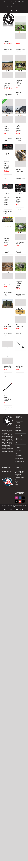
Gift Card (6, 42)
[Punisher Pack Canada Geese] (20, 66)
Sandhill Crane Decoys (19, 446)
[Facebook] (20, 497)
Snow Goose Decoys (19, 426)
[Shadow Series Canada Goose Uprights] (7, 189)
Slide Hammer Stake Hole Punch (7, 398)
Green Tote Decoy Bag (7, 326)
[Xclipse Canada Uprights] (7, 111)
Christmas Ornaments (18, 454)
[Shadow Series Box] (20, 155)
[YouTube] (20, 501)
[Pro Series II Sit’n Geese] (20, 228)
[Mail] (23, 501)
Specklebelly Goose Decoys (19, 431)
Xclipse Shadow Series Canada (18, 127)
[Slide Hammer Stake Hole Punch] (7, 387)
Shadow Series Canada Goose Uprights (6, 200)
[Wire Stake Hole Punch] (7, 352)
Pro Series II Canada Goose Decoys (7, 241)
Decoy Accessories (19, 439)
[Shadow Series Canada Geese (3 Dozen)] (7, 149)
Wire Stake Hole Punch (7, 367)
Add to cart (18, 94)
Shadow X (7, 285)
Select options (18, 50)
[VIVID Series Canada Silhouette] (7, 66)
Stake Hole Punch (19, 367)
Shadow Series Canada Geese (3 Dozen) (6, 165)
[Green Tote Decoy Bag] (7, 304)
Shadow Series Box (19, 170)
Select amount (6, 50)
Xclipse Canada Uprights (6, 128)
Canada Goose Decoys (19, 422)
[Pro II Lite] (20, 27)
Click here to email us (20, 487)
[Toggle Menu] (24, 19)
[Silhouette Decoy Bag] (20, 311)
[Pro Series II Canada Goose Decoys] (7, 222)
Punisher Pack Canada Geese (19, 82)
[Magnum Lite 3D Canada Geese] (20, 267)
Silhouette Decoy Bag (19, 326)
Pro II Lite (19, 42)
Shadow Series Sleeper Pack (18, 200)
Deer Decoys (19, 450)
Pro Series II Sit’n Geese (20, 243)
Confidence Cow (20, 461)
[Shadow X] (7, 267)
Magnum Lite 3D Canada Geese (19, 284)
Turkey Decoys (19, 458)
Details (10, 49)
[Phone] (23, 497)
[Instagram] (16, 497)
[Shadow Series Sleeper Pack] (20, 189)
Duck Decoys (19, 435)
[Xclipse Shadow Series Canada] (20, 111)
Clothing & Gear (20, 442)
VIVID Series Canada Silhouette (8, 85)
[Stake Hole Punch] (20, 346)
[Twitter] (16, 501)
